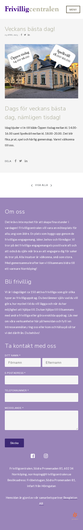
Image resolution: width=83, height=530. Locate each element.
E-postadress (15, 373)
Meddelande (14, 408)
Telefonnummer (17, 390)
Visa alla (41, 185)
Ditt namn (12, 355)
